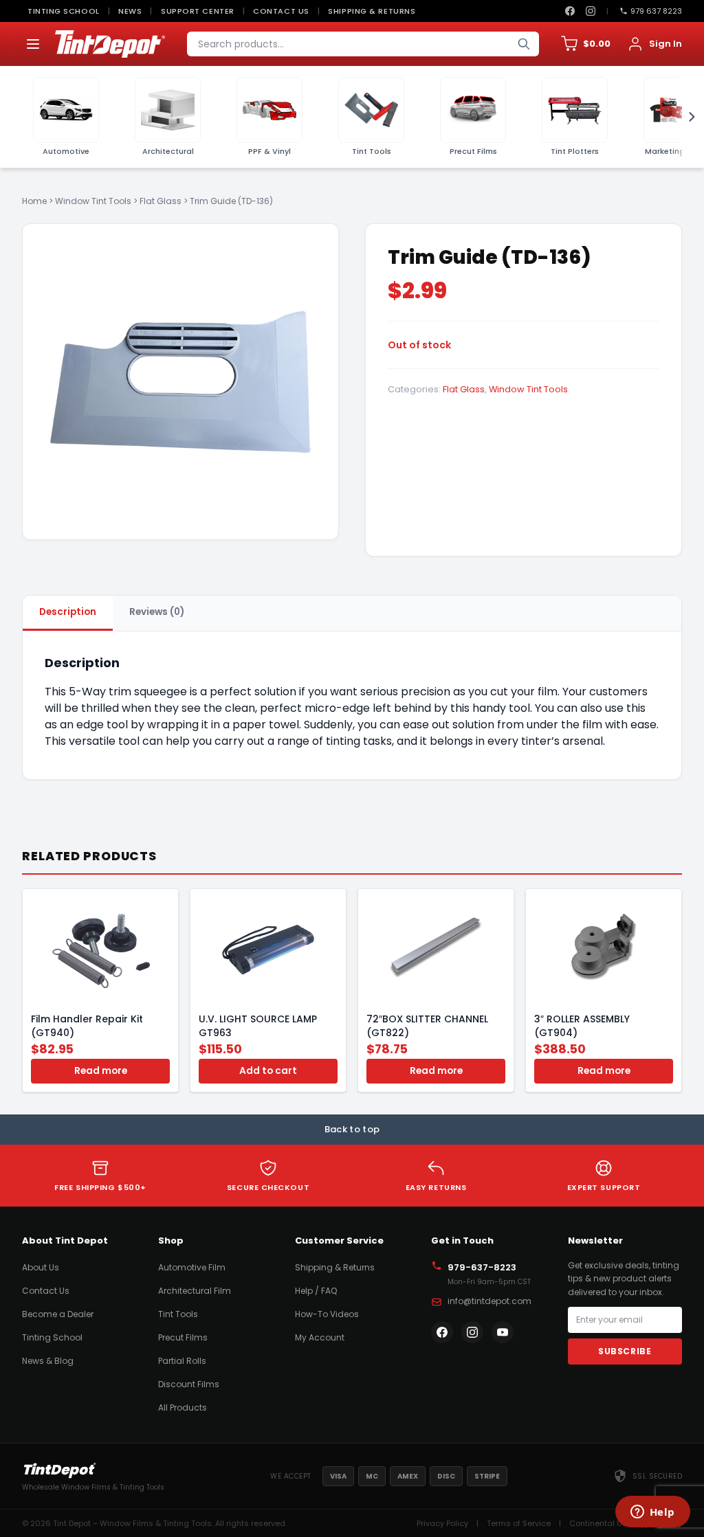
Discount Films (188, 1384)
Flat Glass (161, 201)
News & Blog (48, 1361)
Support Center (197, 10)
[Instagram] (590, 11)
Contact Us (281, 10)
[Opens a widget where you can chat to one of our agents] (652, 1513)
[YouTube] (503, 1332)
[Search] (524, 44)
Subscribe (624, 1351)
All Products (182, 1407)
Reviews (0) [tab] (156, 611)
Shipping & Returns (371, 10)
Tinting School (64, 10)
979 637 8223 (656, 10)
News (130, 10)
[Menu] (33, 44)
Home (34, 201)
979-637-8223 (482, 1267)
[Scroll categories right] (687, 117)
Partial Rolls (182, 1361)
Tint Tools (178, 1314)
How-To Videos (327, 1314)
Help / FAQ (316, 1291)
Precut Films (183, 1337)
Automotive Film (192, 1267)
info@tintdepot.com (489, 1301)
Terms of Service (519, 1523)
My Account (319, 1337)
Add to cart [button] (268, 1070)
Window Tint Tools (93, 201)
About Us (40, 1267)
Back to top (352, 1129)
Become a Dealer (58, 1314)
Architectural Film (194, 1291)
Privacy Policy (442, 1523)
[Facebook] (570, 11)
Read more (100, 1070)
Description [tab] (67, 611)
